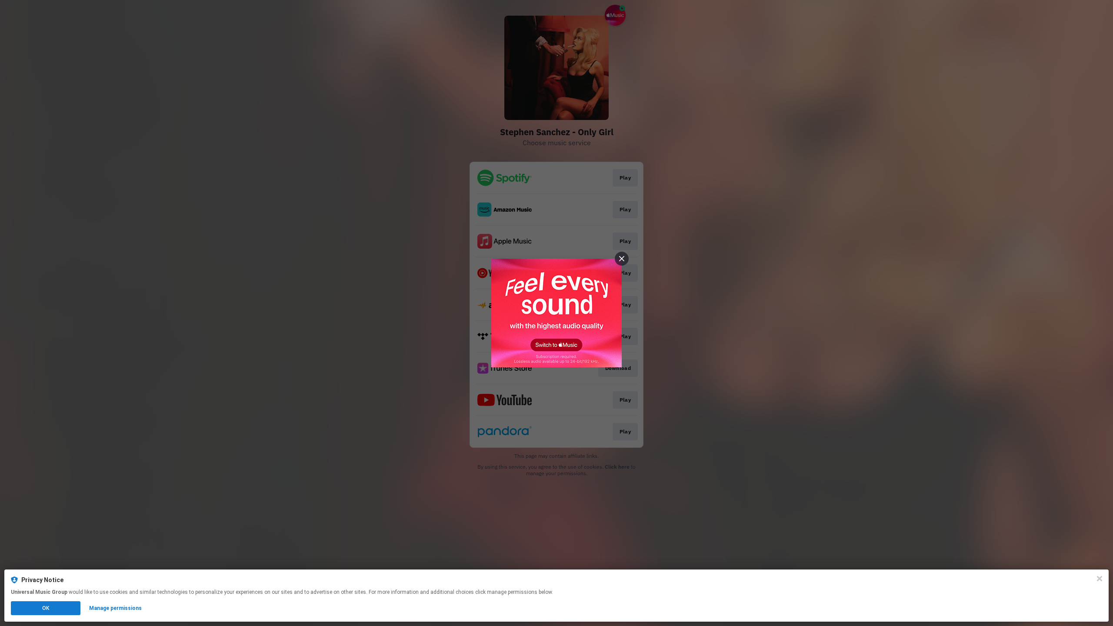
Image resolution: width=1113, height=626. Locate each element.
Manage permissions (115, 608)
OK (45, 608)
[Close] (1099, 579)
